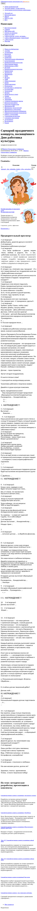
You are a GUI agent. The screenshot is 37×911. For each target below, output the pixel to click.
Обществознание (10, 81)
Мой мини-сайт (10, 31)
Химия (7, 96)
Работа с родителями (11, 114)
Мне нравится (9, 904)
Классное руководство (12, 104)
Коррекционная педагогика (13, 69)
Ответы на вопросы (11, 33)
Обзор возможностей (11, 6)
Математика (8, 74)
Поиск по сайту (10, 34)
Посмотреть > (5, 228)
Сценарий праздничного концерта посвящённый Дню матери (15, 877)
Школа (7, 16)
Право (7, 82)
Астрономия (9, 52)
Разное (7, 123)
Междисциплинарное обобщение (15, 111)
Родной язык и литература (13, 87)
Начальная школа (10, 15)
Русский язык (9, 89)
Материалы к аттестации (13, 109)
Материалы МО (10, 106)
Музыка (7, 77)
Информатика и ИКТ (11, 66)
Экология (8, 98)
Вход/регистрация (10, 28)
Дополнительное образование (14, 59)
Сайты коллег (9, 39)
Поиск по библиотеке (12, 49)
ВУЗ (6, 20)
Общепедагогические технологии (15, 113)
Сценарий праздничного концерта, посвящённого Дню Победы (16, 812)
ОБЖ (6, 79)
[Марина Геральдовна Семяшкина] (12, 149)
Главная (7, 29)
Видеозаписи (9, 121)
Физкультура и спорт (11, 94)
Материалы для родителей (13, 108)
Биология (8, 54)
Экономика (8, 99)
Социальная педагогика (12, 116)
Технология (8, 91)
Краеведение (9, 71)
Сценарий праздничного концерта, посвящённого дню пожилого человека (18, 795)
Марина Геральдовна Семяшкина (15, 151)
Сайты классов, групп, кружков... (15, 36)
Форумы (7, 41)
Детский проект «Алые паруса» (15, 8)
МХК (6, 76)
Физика (7, 92)
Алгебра (7, 51)
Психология (8, 86)
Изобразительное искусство (14, 62)
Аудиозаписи (9, 119)
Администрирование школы (14, 101)
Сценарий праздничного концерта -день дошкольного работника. (16, 892)
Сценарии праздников (12, 118)
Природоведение (10, 84)
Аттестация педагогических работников (18, 10)
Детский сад (9, 13)
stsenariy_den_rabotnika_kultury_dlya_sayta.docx (16, 169)
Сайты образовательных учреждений (17, 38)
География (8, 56)
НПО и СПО (9, 18)
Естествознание (10, 61)
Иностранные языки (11, 64)
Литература (8, 72)
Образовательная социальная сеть (15, 1)
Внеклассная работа (11, 103)
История (7, 67)
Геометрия (8, 57)
